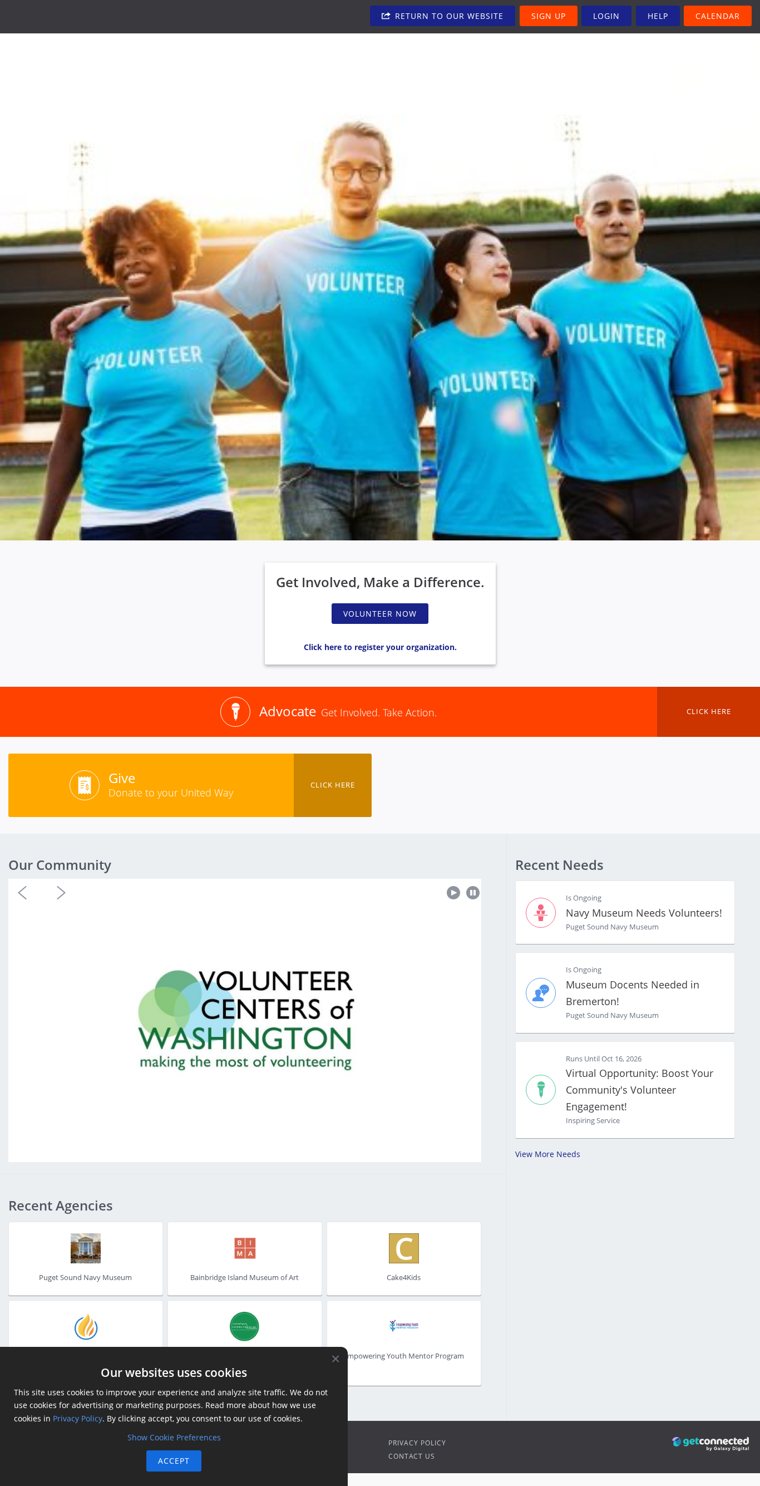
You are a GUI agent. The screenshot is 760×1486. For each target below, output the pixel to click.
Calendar (717, 16)
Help (658, 16)
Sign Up (548, 16)
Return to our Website (448, 16)
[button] (22, 892)
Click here (709, 711)
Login (606, 16)
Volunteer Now (380, 613)
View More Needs (547, 1154)
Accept (174, 1460)
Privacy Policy (417, 1443)
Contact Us (411, 1456)
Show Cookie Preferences (174, 1437)
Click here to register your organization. (380, 647)
